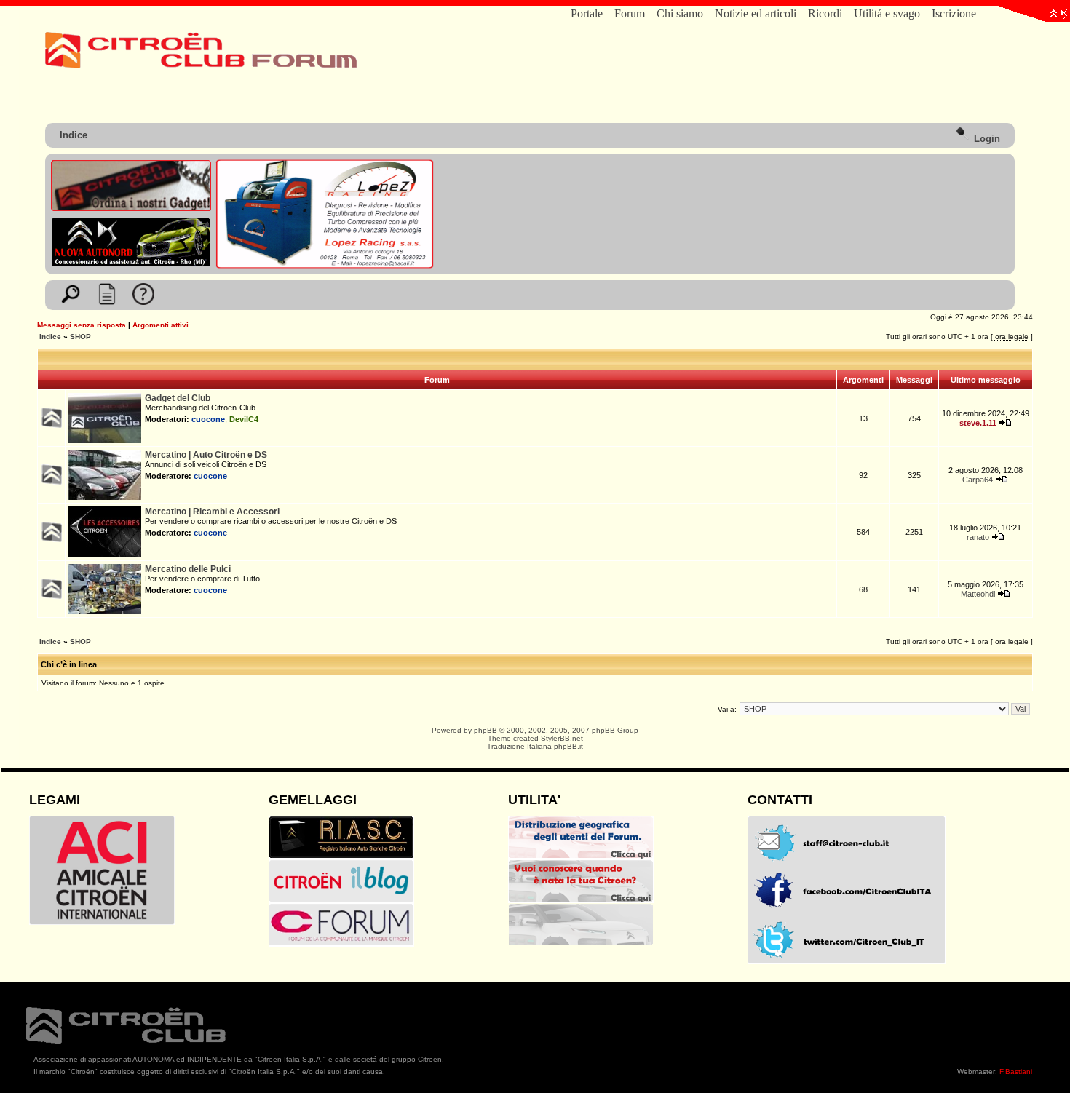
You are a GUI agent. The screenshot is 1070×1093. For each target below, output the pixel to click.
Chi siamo (680, 13)
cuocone (208, 419)
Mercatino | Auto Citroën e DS (206, 455)
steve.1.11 (977, 422)
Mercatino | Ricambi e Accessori (212, 511)
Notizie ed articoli (755, 13)
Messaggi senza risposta (81, 325)
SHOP (80, 337)
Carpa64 (977, 479)
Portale (587, 13)
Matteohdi (978, 593)
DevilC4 (243, 419)
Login (985, 138)
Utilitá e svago (887, 13)
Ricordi (825, 13)
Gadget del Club (177, 398)
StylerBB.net (562, 738)
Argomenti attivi (160, 325)
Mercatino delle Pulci (188, 569)
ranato (978, 537)
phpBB (485, 730)
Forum (629, 13)
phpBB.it (568, 746)
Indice (73, 135)
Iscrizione (954, 13)
